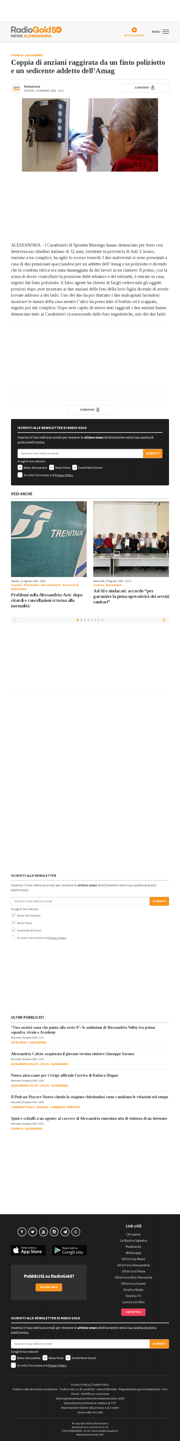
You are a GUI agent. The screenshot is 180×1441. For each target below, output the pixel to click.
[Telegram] (65, 1231)
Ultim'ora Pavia (133, 1271)
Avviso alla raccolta (90, 1412)
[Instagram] (54, 1231)
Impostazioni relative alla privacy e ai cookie (90, 1408)
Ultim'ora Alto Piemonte (133, 1277)
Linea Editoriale (107, 1389)
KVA (101, 1435)
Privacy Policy (64, 475)
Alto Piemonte (51, 585)
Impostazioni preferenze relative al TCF (90, 1403)
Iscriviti (152, 453)
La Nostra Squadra (133, 1240)
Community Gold (22, 1107)
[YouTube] (43, 1231)
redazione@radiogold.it (105, 1431)
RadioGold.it (101, 1423)
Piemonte (73, 1107)
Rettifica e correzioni (95, 1394)
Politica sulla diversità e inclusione (35, 1389)
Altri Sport (19, 1043)
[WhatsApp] (75, 1231)
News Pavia (62, 468)
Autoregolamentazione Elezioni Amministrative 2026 (90, 1398)
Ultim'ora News (133, 1259)
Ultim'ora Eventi (133, 1283)
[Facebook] (22, 1231)
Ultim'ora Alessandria (133, 1265)
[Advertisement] (90, 207)
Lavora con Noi (133, 1302)
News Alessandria (35, 468)
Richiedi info (49, 1287)
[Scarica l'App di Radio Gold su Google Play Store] (69, 1250)
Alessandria (34, 55)
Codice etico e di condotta (77, 1389)
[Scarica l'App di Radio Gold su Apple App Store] (28, 1250)
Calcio (44, 1064)
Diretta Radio (133, 1289)
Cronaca (17, 55)
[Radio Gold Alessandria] (36, 31)
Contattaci (133, 1312)
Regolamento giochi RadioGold (139, 1389)
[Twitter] (32, 1231)
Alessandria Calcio (24, 1064)
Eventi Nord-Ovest (90, 468)
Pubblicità (133, 1246)
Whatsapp (133, 1252)
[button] (164, 619)
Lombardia (57, 1107)
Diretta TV (133, 1296)
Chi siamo (133, 1234)
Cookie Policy (100, 1385)
